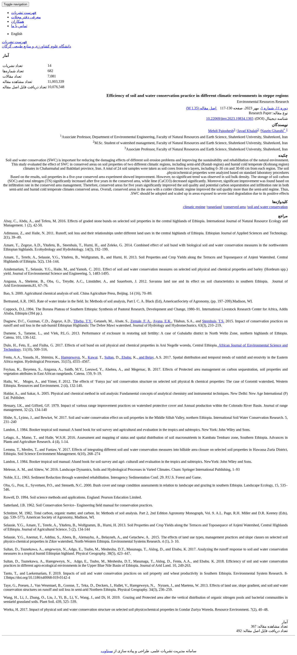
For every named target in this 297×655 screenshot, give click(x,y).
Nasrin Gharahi (273, 131)
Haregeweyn (70, 357)
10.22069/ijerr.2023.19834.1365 (229, 119)
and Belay (146, 357)
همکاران (17, 21)
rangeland (214, 207)
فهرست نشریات (23, 13)
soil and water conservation (268, 207)
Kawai (92, 357)
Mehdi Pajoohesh (221, 131)
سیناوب (107, 651)
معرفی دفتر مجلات (26, 17)
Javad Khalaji (247, 131)
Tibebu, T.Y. (82, 321)
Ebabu (125, 357)
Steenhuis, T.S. (213, 321)
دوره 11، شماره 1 (274, 108)
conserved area (235, 207)
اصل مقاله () (201, 108)
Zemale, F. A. (140, 321)
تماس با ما (19, 26)
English (16, 34)
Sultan (109, 357)
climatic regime (194, 207)
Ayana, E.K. (162, 321)
